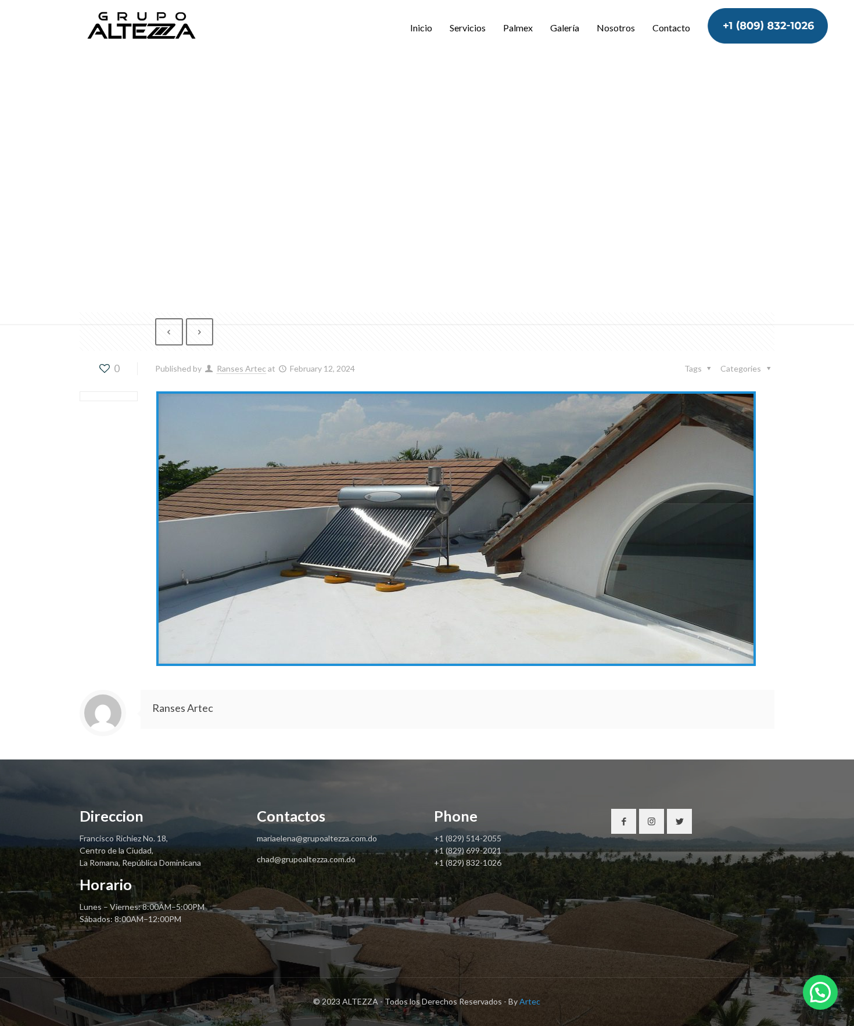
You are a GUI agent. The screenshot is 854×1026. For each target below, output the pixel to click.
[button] (820, 992)
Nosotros (616, 27)
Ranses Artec (241, 368)
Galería (564, 27)
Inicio (421, 27)
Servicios (468, 27)
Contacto (671, 27)
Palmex (518, 27)
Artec (529, 1001)
